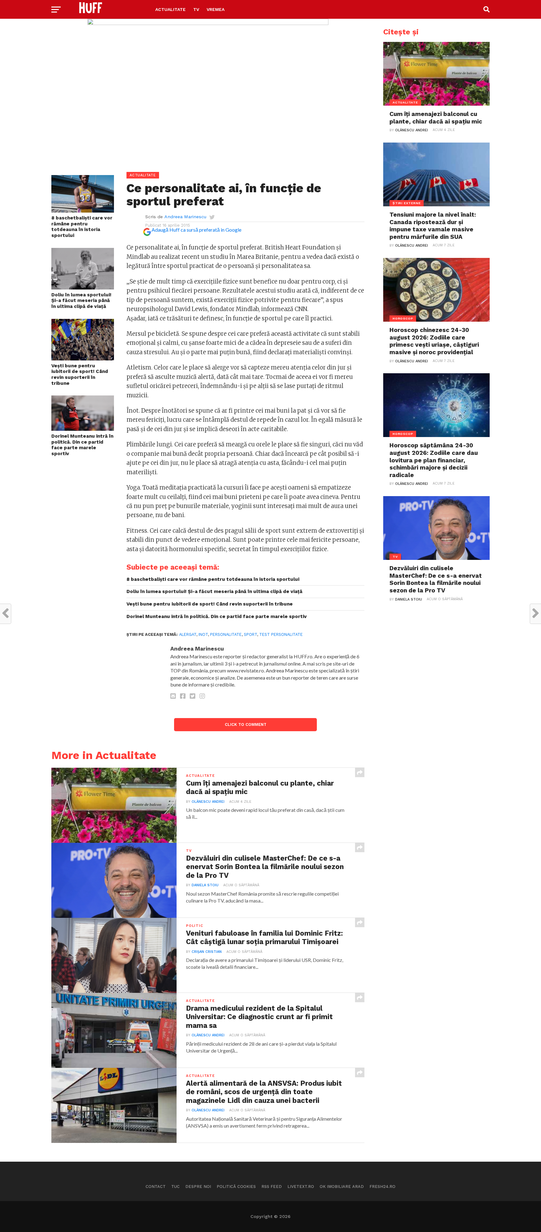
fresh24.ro (382, 1186)
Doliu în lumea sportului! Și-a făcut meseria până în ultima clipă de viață (81, 300)
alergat (187, 634)
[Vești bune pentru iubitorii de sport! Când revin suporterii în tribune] (82, 358)
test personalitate (281, 634)
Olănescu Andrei (208, 802)
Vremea (215, 9)
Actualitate (170, 9)
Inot (203, 634)
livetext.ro (300, 1186)
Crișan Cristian (207, 952)
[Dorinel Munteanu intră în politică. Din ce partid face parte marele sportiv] (82, 429)
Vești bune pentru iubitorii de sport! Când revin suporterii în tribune (79, 374)
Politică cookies (236, 1186)
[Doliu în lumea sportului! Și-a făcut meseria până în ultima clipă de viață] (82, 287)
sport (250, 634)
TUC (175, 1186)
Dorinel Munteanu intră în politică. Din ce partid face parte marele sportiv (82, 444)
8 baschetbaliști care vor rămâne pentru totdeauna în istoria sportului (81, 226)
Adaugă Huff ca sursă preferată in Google (196, 230)
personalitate (226, 634)
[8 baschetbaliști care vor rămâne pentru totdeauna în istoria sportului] (82, 211)
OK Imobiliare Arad (342, 1186)
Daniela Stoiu (205, 885)
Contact (156, 1186)
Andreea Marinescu (185, 216)
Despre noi (198, 1186)
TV (196, 9)
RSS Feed (271, 1186)
